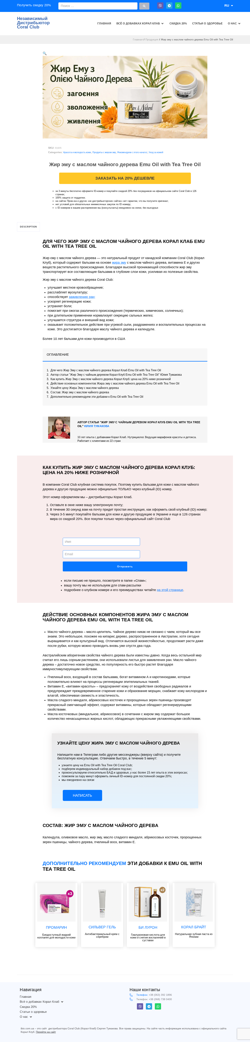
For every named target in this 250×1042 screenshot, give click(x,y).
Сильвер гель (102, 927)
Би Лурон (148, 927)
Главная (138, 39)
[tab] (28, 227)
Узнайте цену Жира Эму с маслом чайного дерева (85, 388)
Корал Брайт (193, 927)
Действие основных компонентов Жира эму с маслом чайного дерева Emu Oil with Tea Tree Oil (115, 383)
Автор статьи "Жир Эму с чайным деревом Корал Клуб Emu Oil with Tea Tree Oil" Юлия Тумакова (116, 374)
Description (28, 226)
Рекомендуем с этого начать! (132, 152)
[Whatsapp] (178, 5)
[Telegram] (169, 5)
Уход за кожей (156, 152)
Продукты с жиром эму (104, 152)
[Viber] (160, 5)
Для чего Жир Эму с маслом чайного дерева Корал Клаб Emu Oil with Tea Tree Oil (106, 370)
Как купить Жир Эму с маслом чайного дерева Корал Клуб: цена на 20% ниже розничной (111, 379)
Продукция (151, 39)
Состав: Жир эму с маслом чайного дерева (80, 392)
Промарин (56, 927)
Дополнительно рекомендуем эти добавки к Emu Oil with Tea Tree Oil (97, 396)
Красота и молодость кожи (77, 152)
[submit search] (144, 6)
